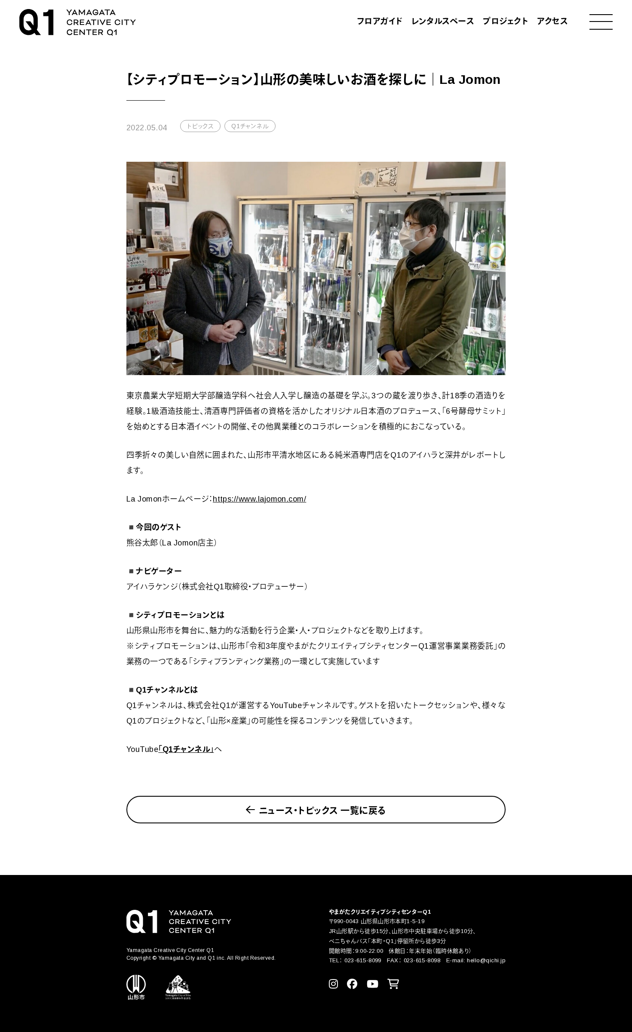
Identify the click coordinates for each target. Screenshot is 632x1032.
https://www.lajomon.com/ (259, 499)
